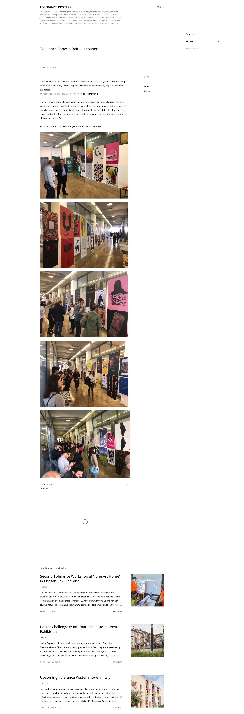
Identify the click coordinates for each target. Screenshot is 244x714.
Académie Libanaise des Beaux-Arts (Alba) (62, 93)
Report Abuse (192, 48)
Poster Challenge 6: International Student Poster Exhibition (80, 629)
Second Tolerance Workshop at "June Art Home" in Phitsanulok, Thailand (80, 578)
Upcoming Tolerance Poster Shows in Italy (75, 677)
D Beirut (99, 81)
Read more (117, 611)
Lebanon (147, 91)
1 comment (51, 611)
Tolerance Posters (55, 7)
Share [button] (146, 77)
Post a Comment (53, 662)
